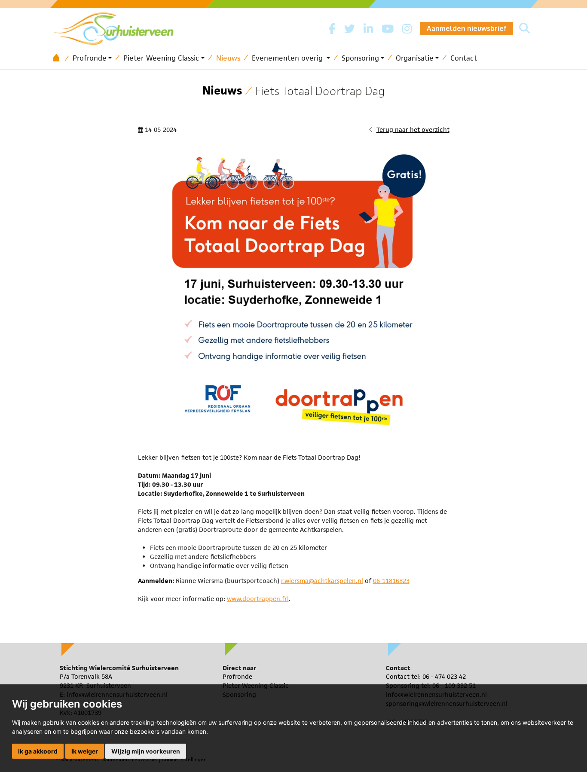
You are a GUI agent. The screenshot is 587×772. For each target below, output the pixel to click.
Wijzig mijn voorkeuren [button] (145, 751)
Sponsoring (360, 58)
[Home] (59, 58)
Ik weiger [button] (84, 751)
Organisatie (415, 58)
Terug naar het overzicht (412, 129)
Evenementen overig (288, 58)
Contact (463, 58)
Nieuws (228, 58)
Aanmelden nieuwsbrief (467, 28)
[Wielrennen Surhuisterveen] (117, 26)
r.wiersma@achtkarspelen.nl (322, 581)
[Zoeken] (524, 28)
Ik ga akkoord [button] (38, 751)
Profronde (90, 58)
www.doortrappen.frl (258, 599)
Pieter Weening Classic (161, 58)
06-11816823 (391, 581)
